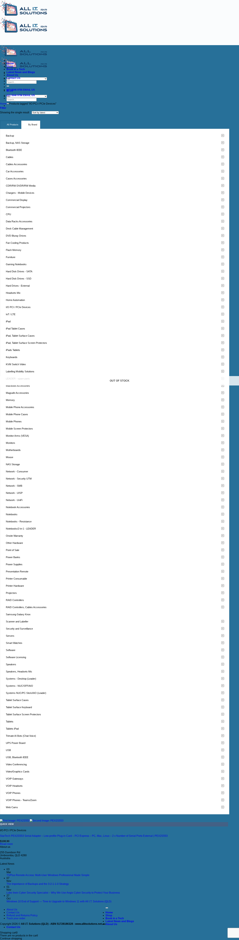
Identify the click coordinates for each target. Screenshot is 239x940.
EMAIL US (29, 89)
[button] (3, 108)
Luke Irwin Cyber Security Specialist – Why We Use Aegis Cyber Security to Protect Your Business (63, 892)
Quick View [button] (7, 824)
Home (10, 63)
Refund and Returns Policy (22, 915)
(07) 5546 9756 (14, 89)
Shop (10, 66)
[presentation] (10, 125)
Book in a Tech (16, 69)
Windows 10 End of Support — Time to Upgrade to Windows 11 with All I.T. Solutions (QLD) (59, 901)
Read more (6, 844)
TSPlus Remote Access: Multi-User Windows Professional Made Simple (48, 875)
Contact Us (13, 78)
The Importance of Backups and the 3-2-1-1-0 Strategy (38, 884)
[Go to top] (107, 907)
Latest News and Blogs (21, 72)
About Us (12, 75)
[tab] (10, 125)
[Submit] (8, 86)
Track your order (16, 918)
